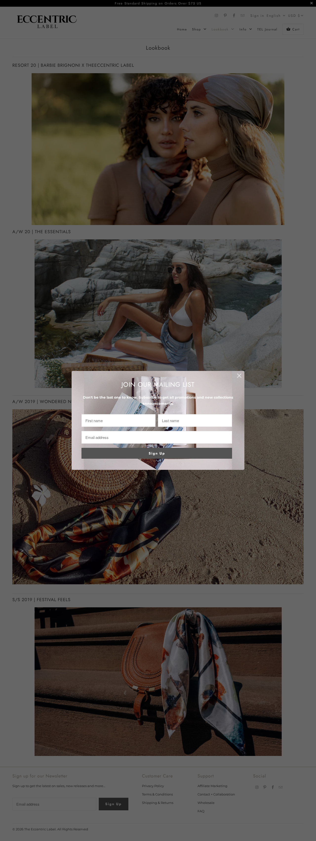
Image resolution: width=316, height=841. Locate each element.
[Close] (239, 376)
